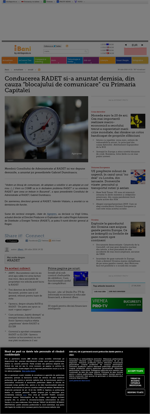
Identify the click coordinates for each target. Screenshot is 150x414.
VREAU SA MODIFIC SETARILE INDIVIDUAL (135, 381)
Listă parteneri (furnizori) (79, 381)
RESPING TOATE (135, 392)
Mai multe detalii (28, 371)
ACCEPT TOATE (135, 371)
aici (25, 395)
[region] (75, 380)
